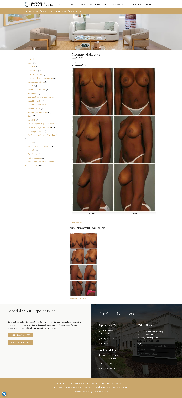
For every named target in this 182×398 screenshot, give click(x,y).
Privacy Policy (87, 392)
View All (30, 59)
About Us (60, 383)
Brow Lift (31, 120)
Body (29, 63)
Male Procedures (34, 158)
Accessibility (76, 392)
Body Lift (31, 67)
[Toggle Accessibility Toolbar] (4, 394)
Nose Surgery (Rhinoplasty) (39, 127)
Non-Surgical (79, 383)
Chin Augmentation (35, 131)
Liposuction (32, 70)
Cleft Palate (32, 154)
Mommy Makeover (35, 74)
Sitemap (107, 392)
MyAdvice (124, 387)
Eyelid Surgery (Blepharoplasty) (40, 124)
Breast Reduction (34, 101)
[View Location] (27, 11)
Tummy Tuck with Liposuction (40, 78)
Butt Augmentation (35, 82)
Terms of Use (98, 392)
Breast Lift (31, 93)
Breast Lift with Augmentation (40, 97)
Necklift (30, 150)
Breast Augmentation (36, 89)
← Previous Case (77, 223)
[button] (66, 4)
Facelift (30, 142)
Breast (30, 86)
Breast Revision (33, 108)
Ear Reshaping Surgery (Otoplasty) (42, 135)
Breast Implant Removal (37, 112)
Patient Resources (106, 383)
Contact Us (119, 383)
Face (29, 116)
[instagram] (154, 11)
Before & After (92, 383)
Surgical (69, 383)
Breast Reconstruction (37, 105)
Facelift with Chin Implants (38, 146)
